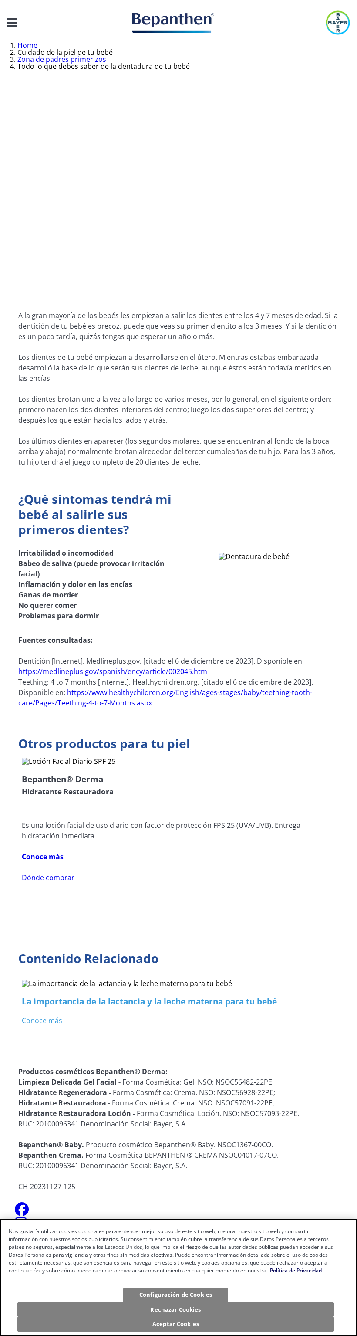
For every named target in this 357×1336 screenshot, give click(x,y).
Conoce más (42, 1020)
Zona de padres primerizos (61, 59)
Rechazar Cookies (175, 1309)
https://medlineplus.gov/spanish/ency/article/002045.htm (112, 671)
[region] (178, 1277)
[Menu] (12, 22)
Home (27, 45)
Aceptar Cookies (175, 1324)
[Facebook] (22, 1212)
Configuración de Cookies (175, 1295)
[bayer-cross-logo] (338, 22)
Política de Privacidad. (296, 1270)
